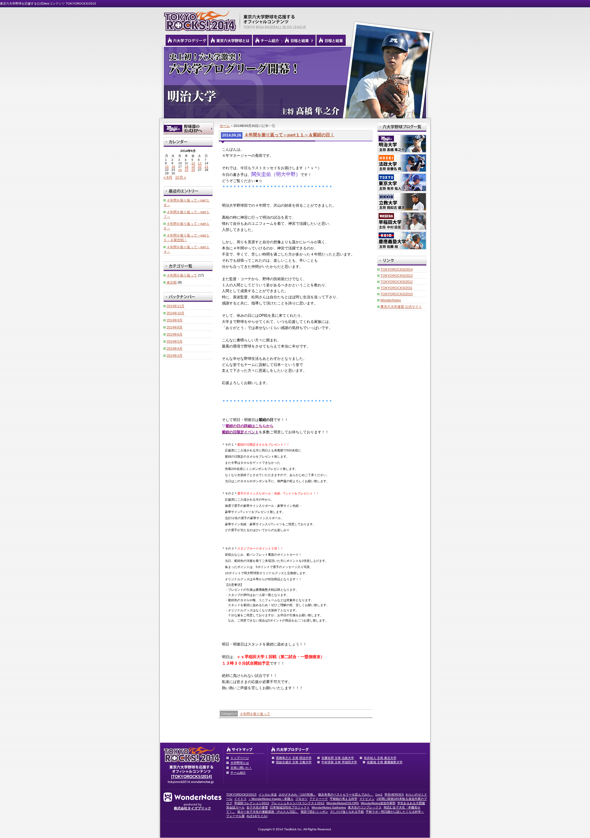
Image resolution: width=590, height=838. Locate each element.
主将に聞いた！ (241, 767)
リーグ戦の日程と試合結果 (297, 40)
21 (206, 166)
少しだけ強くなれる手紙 (347, 811)
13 (200, 163)
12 (193, 163)
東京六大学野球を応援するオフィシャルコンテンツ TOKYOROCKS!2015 (198, 19)
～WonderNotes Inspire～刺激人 (270, 798)
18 (186, 166)
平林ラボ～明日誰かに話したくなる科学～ (395, 811)
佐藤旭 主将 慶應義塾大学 (385, 762)
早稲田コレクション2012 (251, 803)
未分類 (172, 282)
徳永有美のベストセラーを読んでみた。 (345, 794)
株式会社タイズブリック (192, 808)
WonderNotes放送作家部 (378, 803)
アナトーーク (318, 798)
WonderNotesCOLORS (342, 803)
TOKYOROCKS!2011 (396, 288)
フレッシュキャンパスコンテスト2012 (297, 803)
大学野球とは (239, 763)
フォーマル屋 (235, 816)
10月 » (180, 177)
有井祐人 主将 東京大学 (380, 758)
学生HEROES (394, 794)
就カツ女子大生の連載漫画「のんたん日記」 (268, 811)
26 (193, 170)
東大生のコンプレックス (365, 807)
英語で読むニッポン (314, 811)
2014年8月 (175, 327)
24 (180, 170)
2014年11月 (175, 306)
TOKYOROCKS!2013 (396, 275)
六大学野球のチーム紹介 (267, 40)
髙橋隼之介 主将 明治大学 (294, 758)
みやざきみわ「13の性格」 (297, 794)
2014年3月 (175, 355)
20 (200, 166)
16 (173, 166)
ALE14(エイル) (256, 816)
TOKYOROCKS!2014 (396, 269)
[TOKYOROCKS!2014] (191, 776)
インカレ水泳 (267, 794)
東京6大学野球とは (230, 40)
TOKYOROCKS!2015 (241, 794)
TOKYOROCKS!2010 (396, 294)
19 (193, 166)
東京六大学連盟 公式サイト (401, 306)
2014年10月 (175, 313)
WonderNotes (390, 300)
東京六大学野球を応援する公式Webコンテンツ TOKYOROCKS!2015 (48, 3)
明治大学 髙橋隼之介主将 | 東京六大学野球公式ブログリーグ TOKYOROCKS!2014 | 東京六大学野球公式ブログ (295, 82)
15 (167, 166)
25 (186, 170)
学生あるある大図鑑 (411, 803)
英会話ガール (235, 807)
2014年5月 (175, 341)
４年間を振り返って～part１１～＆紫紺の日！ (289, 134)
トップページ (239, 758)
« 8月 (167, 177)
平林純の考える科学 (343, 798)
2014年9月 (175, 320)
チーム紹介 (238, 772)
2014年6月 (175, 334)
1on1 (379, 794)
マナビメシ (367, 798)
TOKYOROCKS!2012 (396, 282)
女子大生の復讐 (257, 807)
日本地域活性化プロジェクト (290, 807)
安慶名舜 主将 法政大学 (337, 758)
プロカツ (301, 798)
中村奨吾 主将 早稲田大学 (339, 762)
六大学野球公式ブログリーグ (186, 40)
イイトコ (240, 798)
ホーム (225, 126)
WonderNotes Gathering (329, 807)
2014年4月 (175, 348)
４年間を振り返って (255, 714)
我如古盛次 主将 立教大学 (294, 762)
